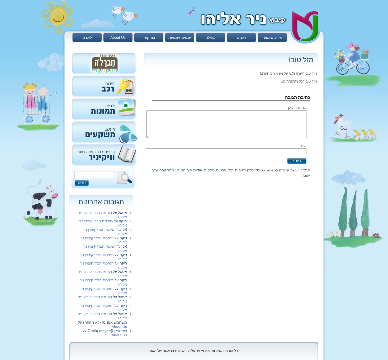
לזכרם (87, 37)
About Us (118, 37)
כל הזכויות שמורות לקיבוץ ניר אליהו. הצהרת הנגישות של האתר (193, 351)
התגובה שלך (296, 107)
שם (303, 146)
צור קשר (149, 37)
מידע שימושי (272, 37)
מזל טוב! (301, 60)
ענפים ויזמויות (179, 37)
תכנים (241, 37)
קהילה (210, 37)
